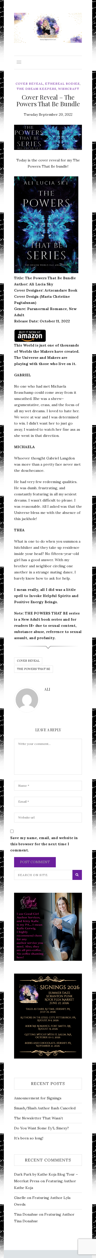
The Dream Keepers (36, 89)
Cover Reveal (29, 83)
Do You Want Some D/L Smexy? (41, 1128)
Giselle (20, 1197)
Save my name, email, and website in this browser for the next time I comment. (44, 844)
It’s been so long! (28, 1138)
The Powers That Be (33, 669)
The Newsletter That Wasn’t (38, 1118)
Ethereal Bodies (62, 83)
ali (27, 146)
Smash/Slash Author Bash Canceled (45, 1108)
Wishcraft (68, 89)
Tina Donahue (26, 1214)
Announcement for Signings (37, 1098)
